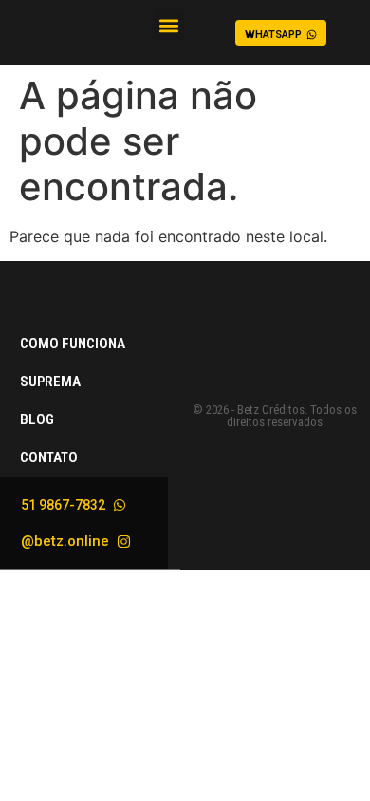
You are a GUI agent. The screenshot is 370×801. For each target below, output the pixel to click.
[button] (168, 25)
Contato (49, 457)
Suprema (50, 381)
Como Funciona (72, 343)
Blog (37, 419)
